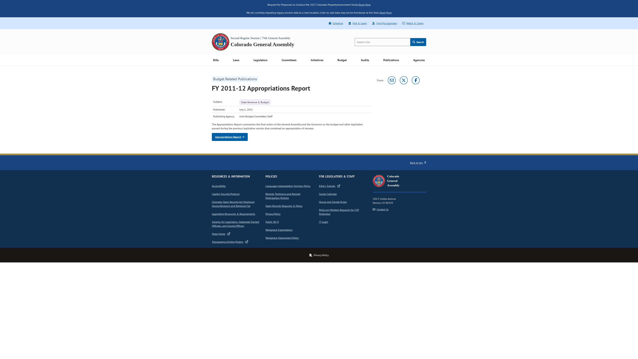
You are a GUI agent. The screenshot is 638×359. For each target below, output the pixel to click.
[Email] (392, 80)
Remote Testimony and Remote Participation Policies (283, 196)
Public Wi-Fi (272, 222)
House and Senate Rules (333, 202)
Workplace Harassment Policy (282, 237)
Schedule (337, 23)
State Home (219, 234)
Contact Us (383, 209)
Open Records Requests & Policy (284, 206)
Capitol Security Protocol (226, 194)
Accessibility (219, 186)
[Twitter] (404, 80)
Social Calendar (328, 194)
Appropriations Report (228, 137)
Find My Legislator (386, 23)
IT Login (323, 222)
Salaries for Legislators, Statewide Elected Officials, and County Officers (235, 224)
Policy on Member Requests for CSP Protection (339, 212)
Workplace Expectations (279, 230)
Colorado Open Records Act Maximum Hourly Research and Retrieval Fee (233, 204)
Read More (365, 4)
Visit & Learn (359, 23)
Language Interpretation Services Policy (288, 186)
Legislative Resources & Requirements (233, 214)
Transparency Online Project (228, 241)
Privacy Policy (273, 214)
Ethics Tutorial (327, 186)
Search (420, 42)
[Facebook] (416, 80)
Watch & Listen (415, 23)
